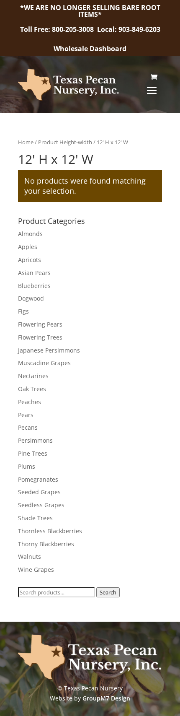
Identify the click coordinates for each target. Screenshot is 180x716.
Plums (26, 466)
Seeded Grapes (39, 492)
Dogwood (31, 298)
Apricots (29, 260)
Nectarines (33, 376)
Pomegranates (38, 479)
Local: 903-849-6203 (128, 29)
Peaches (29, 402)
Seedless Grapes (41, 505)
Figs (23, 311)
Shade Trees (35, 518)
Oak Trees (32, 389)
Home (25, 142)
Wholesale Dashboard (90, 48)
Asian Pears (34, 273)
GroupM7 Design (106, 698)
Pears (25, 415)
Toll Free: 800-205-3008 (57, 29)
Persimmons (35, 440)
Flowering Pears (40, 324)
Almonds (30, 234)
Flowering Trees (40, 337)
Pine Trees (32, 453)
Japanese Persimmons (49, 350)
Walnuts (29, 556)
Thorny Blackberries (46, 544)
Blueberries (34, 286)
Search (108, 592)
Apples (27, 247)
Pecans (28, 427)
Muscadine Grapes (44, 363)
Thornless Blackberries (50, 531)
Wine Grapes (36, 569)
